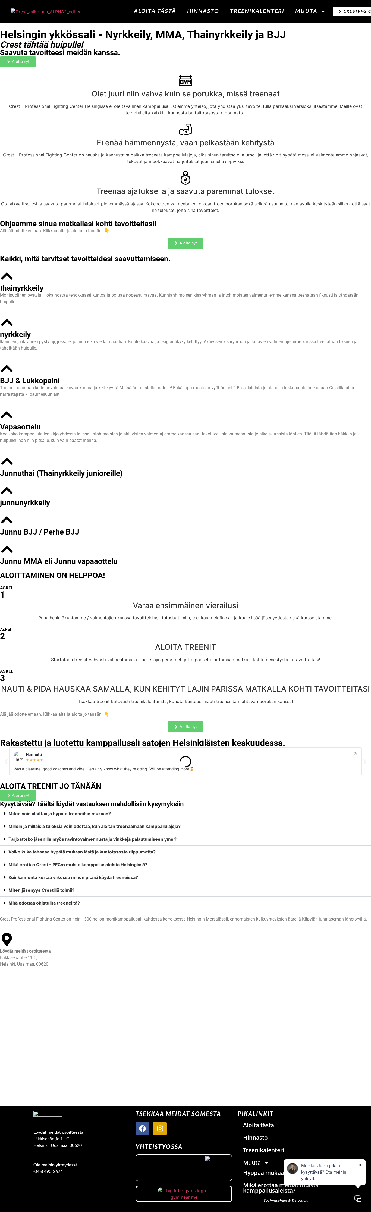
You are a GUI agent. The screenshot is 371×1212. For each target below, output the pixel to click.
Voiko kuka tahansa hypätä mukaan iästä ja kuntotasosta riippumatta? (82, 852)
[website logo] (46, 11)
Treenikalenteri (257, 11)
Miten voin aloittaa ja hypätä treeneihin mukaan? (59, 813)
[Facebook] (142, 1128)
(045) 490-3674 (48, 1171)
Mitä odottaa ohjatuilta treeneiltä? (44, 903)
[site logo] (47, 1117)
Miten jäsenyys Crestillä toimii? (41, 890)
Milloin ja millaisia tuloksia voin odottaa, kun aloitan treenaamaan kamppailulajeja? (94, 826)
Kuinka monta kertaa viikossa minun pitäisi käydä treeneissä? (73, 877)
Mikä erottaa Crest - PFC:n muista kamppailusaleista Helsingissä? (77, 864)
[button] (6, 761)
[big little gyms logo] (184, 1193)
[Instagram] (160, 1128)
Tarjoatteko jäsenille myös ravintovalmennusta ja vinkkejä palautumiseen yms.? (92, 839)
